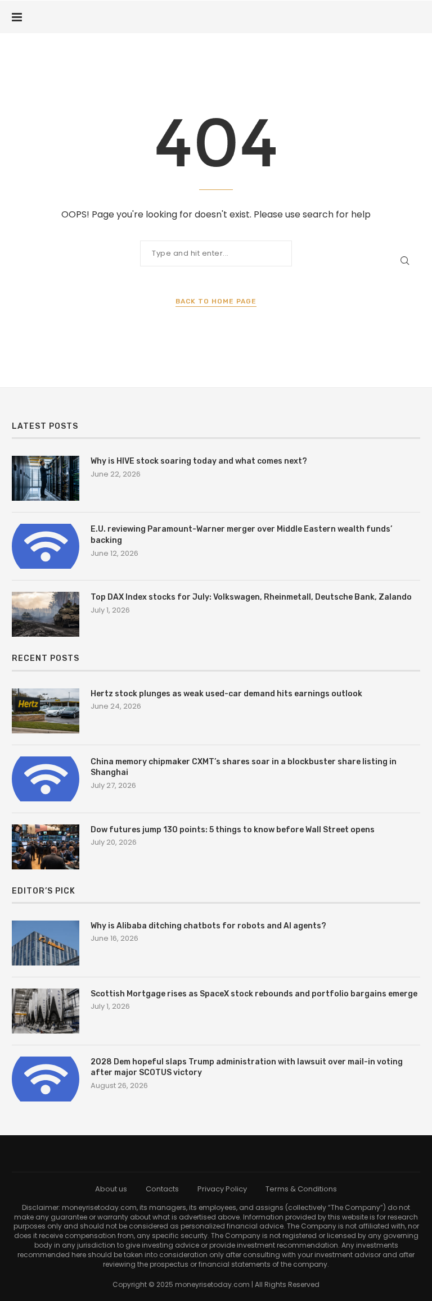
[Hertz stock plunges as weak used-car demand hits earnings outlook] (45, 710)
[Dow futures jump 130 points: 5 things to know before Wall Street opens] (45, 846)
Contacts (162, 1189)
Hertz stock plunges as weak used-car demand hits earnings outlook (226, 694)
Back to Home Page (216, 301)
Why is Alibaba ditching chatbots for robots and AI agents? (208, 926)
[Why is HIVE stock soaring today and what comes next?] (45, 478)
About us (111, 1189)
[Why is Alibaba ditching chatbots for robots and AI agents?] (45, 943)
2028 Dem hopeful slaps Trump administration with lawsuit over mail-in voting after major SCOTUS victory (247, 1067)
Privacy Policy (222, 1189)
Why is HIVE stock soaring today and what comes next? (199, 461)
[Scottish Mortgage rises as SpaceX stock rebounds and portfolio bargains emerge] (45, 1011)
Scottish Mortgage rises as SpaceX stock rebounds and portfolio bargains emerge (254, 994)
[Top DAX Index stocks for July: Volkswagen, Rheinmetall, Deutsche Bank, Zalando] (45, 614)
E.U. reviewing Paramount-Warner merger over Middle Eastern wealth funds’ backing (241, 534)
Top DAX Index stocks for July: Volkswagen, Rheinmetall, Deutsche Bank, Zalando (251, 597)
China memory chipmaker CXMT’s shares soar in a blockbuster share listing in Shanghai (244, 767)
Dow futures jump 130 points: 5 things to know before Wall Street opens (233, 830)
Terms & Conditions (301, 1189)
